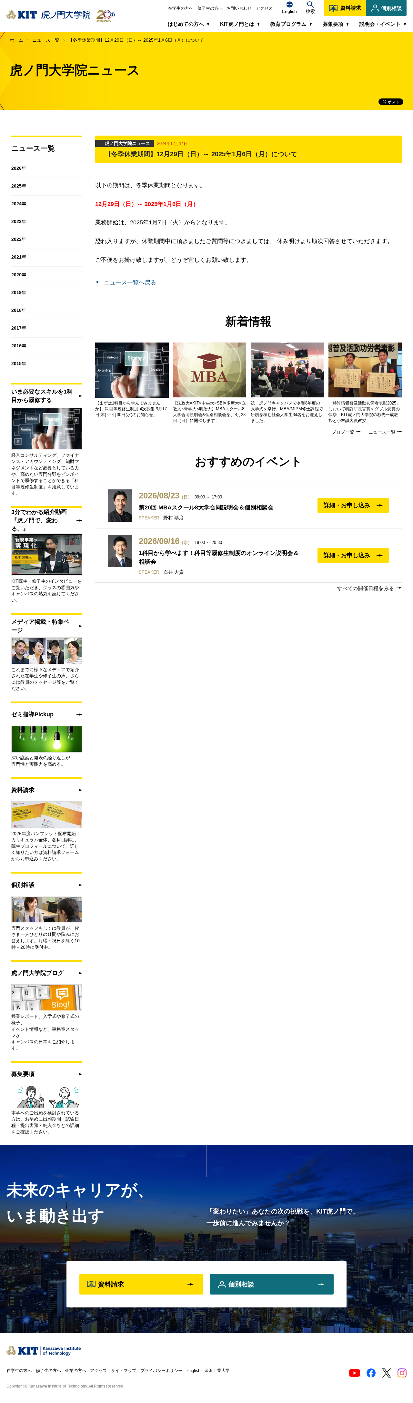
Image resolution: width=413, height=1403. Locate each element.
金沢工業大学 (217, 1370)
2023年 (18, 221)
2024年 (18, 203)
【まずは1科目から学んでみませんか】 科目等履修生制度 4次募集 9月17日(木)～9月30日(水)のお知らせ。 (131, 409)
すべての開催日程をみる (365, 588)
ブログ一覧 (343, 432)
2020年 (18, 274)
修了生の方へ (210, 8)
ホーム (16, 40)
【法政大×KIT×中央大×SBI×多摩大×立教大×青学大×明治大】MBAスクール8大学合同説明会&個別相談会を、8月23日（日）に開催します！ (209, 412)
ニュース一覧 (45, 40)
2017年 (18, 328)
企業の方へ (75, 1370)
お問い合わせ (239, 8)
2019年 (18, 292)
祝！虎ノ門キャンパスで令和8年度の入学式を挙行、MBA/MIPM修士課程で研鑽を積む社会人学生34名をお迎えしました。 (287, 412)
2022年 (18, 239)
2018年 (18, 310)
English (193, 1370)
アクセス (264, 8)
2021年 (18, 257)
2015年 (18, 363)
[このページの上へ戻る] (403, 1349)
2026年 (18, 168)
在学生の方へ (180, 8)
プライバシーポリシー (161, 1370)
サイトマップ (123, 1370)
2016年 (18, 345)
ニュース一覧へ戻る (130, 282)
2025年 (18, 186)
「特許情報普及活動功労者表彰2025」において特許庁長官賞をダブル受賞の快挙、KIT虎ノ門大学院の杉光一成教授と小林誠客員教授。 (364, 412)
